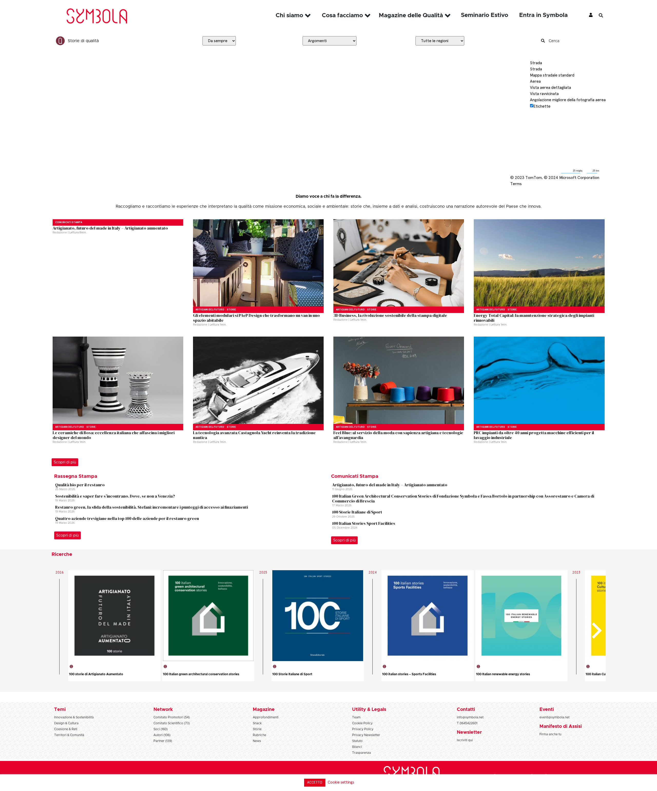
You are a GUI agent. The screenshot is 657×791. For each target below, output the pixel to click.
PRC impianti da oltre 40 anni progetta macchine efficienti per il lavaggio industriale (534, 435)
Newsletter (469, 732)
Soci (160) (160, 729)
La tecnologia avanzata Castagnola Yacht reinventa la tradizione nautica (254, 435)
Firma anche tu (550, 734)
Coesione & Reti (65, 729)
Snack (257, 723)
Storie (231, 309)
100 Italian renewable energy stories (503, 674)
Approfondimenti (265, 717)
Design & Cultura (66, 723)
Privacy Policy (362, 729)
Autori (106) (161, 735)
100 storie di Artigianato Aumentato (96, 674)
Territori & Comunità (69, 735)
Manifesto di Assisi (560, 726)
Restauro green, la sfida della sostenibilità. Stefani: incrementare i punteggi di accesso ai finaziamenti (151, 507)
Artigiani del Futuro (210, 309)
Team (356, 717)
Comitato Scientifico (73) (171, 723)
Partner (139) (162, 740)
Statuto (357, 740)
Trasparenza (361, 752)
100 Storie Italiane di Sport (357, 512)
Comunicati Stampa (68, 222)
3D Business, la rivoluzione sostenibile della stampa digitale (390, 315)
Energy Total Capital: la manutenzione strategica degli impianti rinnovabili (534, 317)
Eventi (546, 709)
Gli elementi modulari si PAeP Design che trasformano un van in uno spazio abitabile (256, 317)
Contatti (466, 709)
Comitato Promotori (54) (171, 717)
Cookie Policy (362, 723)
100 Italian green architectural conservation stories (201, 674)
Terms (516, 184)
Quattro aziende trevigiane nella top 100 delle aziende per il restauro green (127, 518)
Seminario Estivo (484, 15)
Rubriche (259, 735)
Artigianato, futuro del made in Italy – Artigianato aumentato (110, 228)
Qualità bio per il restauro (80, 485)
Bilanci (357, 746)
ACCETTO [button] (314, 782)
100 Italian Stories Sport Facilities (363, 523)
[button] (604, 15)
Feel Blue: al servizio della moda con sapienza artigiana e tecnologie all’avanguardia (398, 435)
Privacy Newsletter (366, 735)
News (257, 740)
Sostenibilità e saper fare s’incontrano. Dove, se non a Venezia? (115, 496)
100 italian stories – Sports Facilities (409, 674)
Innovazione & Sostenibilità (74, 717)
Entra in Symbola (543, 15)
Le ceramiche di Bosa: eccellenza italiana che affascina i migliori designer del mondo (114, 435)
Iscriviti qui (465, 740)
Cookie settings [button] (341, 782)
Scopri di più (65, 462)
